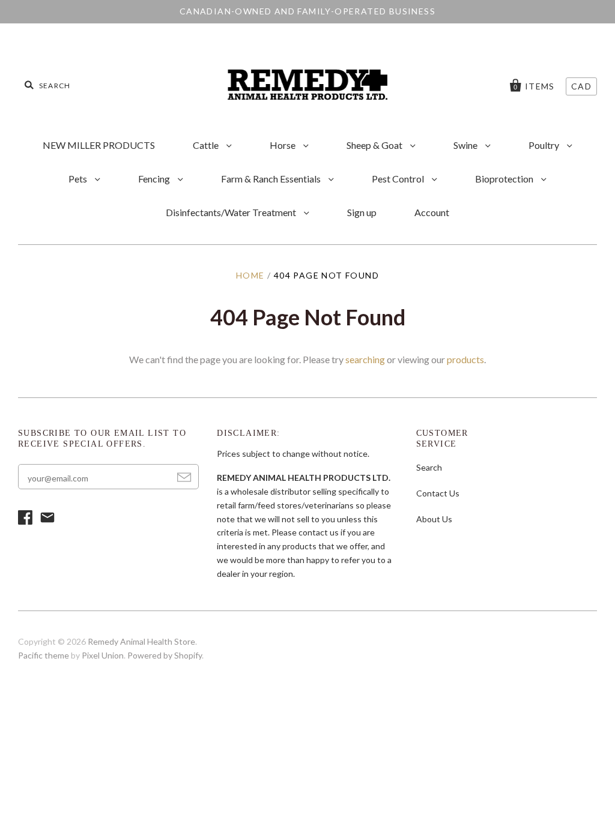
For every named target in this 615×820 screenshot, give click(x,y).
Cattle (206, 145)
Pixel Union (103, 655)
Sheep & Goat (375, 145)
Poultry (545, 145)
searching (365, 359)
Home (250, 275)
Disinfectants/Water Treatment (232, 212)
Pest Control (399, 178)
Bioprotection (505, 178)
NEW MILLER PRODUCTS (99, 145)
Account (431, 212)
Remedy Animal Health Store (141, 641)
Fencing (155, 178)
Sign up (362, 212)
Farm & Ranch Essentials (272, 178)
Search (429, 467)
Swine (466, 145)
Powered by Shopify (164, 655)
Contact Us (437, 493)
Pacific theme (43, 655)
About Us (434, 519)
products (465, 359)
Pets (78, 178)
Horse (283, 145)
